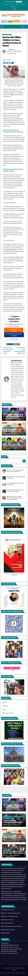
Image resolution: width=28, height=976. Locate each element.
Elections (11, 442)
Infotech (5, 818)
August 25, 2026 (9, 809)
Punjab (5, 412)
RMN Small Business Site (7, 923)
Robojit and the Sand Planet (8, 929)
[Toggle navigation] (26, 27)
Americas (4, 702)
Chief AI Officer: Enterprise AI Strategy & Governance (12, 822)
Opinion (14, 427)
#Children (19, 51)
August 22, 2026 (9, 839)
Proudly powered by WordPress (9, 967)
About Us (7, 4)
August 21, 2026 (9, 855)
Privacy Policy (13, 6)
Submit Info (12, 4)
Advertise (18, 4)
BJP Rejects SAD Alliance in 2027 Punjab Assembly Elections (13, 416)
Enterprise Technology (18, 816)
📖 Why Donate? (14, 338)
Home (3, 4)
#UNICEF (9, 53)
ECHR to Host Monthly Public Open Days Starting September (13, 853)
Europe (4, 709)
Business (10, 816)
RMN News (11, 49)
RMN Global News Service (7, 909)
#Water (14, 53)
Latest (10, 427)
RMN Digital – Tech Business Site (9, 916)
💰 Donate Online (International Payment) (14, 334)
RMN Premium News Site (7, 919)
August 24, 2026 (9, 824)
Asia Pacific (5, 34)
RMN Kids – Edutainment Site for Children (11, 926)
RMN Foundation (5, 933)
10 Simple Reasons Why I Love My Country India (13, 430)
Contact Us (23, 4)
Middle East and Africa (8, 713)
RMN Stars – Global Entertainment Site (10, 913)
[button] (20, 26)
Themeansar (13, 969)
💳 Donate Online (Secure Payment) (13, 330)
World (10, 34)
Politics (20, 442)
